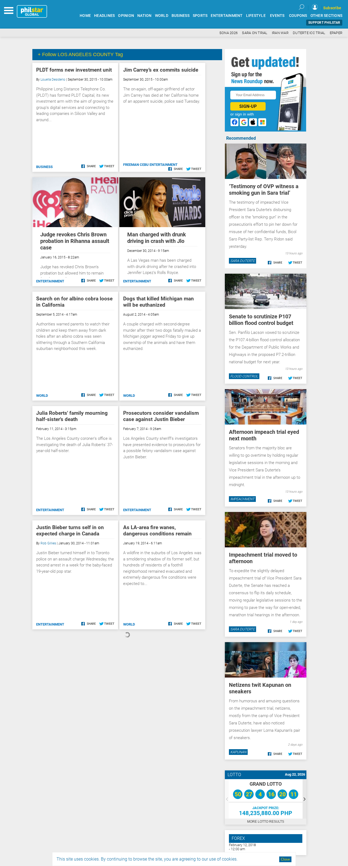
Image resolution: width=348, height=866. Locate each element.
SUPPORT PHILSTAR (324, 23)
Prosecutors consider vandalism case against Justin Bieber (161, 416)
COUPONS (298, 15)
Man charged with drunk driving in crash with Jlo (156, 237)
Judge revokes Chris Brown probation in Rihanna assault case (74, 241)
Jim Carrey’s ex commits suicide (160, 70)
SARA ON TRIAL (254, 33)
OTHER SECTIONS (326, 15)
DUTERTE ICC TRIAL (309, 33)
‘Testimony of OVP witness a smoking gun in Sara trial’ (264, 189)
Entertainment (50, 281)
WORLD (161, 15)
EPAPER (336, 33)
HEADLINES (104, 15)
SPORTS (200, 15)
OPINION (126, 15)
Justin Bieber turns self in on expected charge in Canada (70, 530)
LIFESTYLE (256, 15)
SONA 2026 (228, 33)
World (42, 396)
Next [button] (304, 799)
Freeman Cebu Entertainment (150, 165)
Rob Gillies (48, 543)
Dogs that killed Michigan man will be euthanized (158, 301)
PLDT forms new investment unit (74, 70)
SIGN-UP (248, 106)
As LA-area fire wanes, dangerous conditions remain (157, 530)
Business (44, 167)
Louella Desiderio (53, 79)
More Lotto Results (265, 822)
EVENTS (277, 15)
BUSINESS (180, 15)
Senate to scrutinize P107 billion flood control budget (261, 319)
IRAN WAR (280, 33)
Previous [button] (227, 799)
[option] (265, 799)
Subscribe (332, 8)
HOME (85, 15)
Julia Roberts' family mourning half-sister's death (72, 416)
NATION (144, 15)
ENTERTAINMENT (227, 15)
